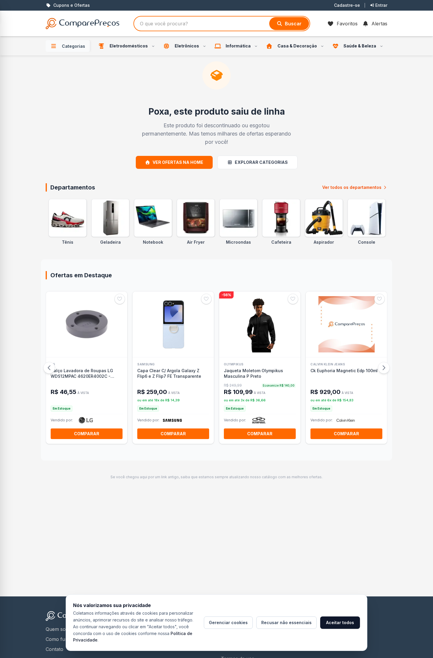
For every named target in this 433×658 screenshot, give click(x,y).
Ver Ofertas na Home (178, 162)
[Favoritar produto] (120, 299)
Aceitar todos (340, 622)
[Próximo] (384, 368)
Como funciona (63, 639)
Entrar (381, 5)
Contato (54, 649)
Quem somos (60, 629)
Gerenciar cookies (228, 622)
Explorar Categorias (261, 162)
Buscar (293, 24)
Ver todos (351, 187)
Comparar (86, 433)
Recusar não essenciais (286, 622)
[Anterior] (49, 368)
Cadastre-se (347, 5)
